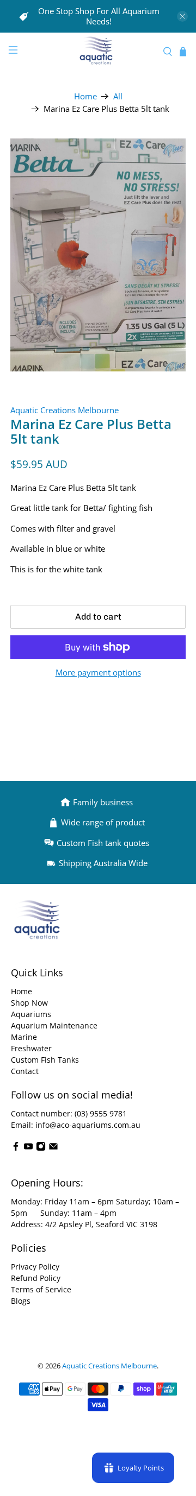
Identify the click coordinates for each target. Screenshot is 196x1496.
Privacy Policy (35, 1266)
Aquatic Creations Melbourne (64, 410)
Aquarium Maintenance (54, 1025)
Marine (24, 1037)
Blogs (20, 1301)
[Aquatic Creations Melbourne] (98, 51)
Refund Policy (35, 1278)
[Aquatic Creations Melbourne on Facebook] (16, 1148)
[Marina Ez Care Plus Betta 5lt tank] (98, 254)
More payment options (98, 672)
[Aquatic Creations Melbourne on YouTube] (28, 1148)
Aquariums (31, 1014)
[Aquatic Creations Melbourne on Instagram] (41, 1148)
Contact (25, 1071)
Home (85, 96)
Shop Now (29, 1003)
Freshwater (31, 1048)
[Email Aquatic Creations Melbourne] (53, 1148)
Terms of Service (41, 1289)
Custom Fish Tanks (45, 1060)
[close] (182, 16)
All (117, 96)
